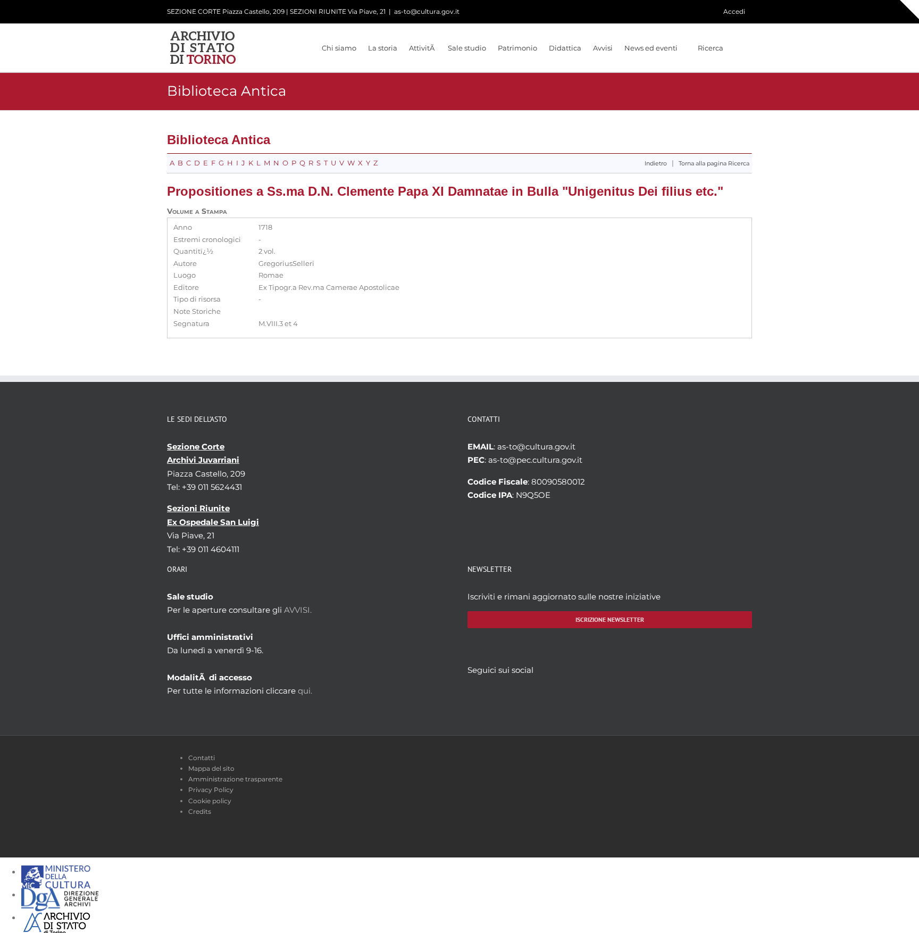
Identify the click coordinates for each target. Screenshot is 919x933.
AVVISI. (298, 610)
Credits (199, 811)
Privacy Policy (210, 790)
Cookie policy (209, 801)
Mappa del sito (211, 768)
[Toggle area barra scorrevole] (909, 9)
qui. (305, 691)
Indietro (656, 163)
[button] (737, 48)
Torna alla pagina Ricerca (714, 163)
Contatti (201, 758)
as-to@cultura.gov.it (427, 11)
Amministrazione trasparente (235, 779)
